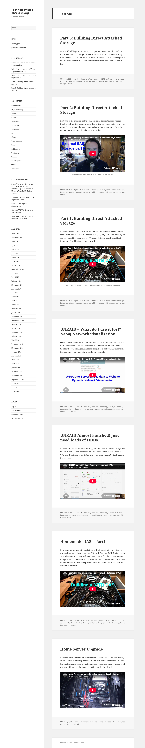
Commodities (16, 106)
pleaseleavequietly (18, 48)
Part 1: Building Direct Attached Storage (91, 221)
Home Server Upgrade (81, 649)
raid (110, 81)
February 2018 (16, 281)
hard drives (86, 81)
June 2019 (15, 261)
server (66, 724)
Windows (15, 169)
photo (13, 137)
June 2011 (15, 391)
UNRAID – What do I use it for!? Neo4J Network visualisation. (90, 331)
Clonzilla (86, 664)
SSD (70, 724)
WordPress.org (17, 418)
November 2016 (17, 316)
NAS (106, 81)
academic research (96, 352)
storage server (117, 409)
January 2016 (16, 328)
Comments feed (17, 414)
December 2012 (17, 344)
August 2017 (16, 289)
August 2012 (16, 356)
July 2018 (14, 273)
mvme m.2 (75, 515)
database (119, 407)
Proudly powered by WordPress (72, 743)
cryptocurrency (17, 110)
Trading (14, 157)
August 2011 (16, 383)
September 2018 (17, 269)
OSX (13, 133)
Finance (14, 113)
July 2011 (14, 387)
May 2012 (15, 360)
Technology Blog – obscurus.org (23, 11)
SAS (113, 81)
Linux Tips (15, 125)
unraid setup (71, 411)
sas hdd (119, 81)
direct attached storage (73, 81)
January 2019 (16, 265)
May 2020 (15, 257)
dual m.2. (114, 513)
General (14, 117)
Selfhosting (15, 149)
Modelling (15, 129)
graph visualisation (67, 409)
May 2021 (15, 242)
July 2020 (14, 253)
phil (12, 210)
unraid (69, 84)
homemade (99, 81)
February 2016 (16, 324)
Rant (13, 145)
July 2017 (14, 293)
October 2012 (16, 352)
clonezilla (117, 722)
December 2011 (17, 372)
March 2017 (15, 305)
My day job (15, 44)
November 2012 (17, 348)
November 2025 (17, 238)
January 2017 (16, 312)
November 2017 (17, 285)
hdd (93, 81)
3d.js (113, 407)
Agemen (14, 197)
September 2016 (17, 320)
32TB (103, 79)
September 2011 (17, 379)
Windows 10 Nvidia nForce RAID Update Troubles (22, 191)
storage (63, 84)
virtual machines (114, 515)
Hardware (15, 121)
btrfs (107, 79)
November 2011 (17, 375)
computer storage (117, 79)
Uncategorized (16, 161)
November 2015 (17, 332)
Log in (13, 407)
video (13, 165)
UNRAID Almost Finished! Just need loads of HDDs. (89, 438)
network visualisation (103, 409)
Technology (15, 153)
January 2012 (16, 368)
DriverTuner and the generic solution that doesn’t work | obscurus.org (23, 186)
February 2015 (16, 336)
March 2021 (15, 249)
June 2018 (15, 277)
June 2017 (15, 297)
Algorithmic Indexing (87, 349)
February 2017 (16, 309)
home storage (84, 409)
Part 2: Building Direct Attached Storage (91, 110)
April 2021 (15, 246)
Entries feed (16, 410)
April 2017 (15, 301)
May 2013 (15, 340)
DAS (61, 81)
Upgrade (76, 724)
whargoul (15, 216)
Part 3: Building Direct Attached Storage (91, 40)
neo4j (92, 409)
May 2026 (15, 234)
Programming (16, 141)
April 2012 (15, 364)
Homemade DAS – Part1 (83, 541)
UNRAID (91, 342)
